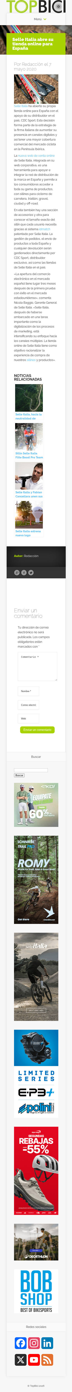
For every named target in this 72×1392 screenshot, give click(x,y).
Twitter (31, 573)
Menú (38, 19)
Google (17, 573)
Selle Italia (21, 106)
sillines (31, 360)
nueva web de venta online (36, 155)
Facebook (24, 573)
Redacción (32, 64)
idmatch (44, 229)
